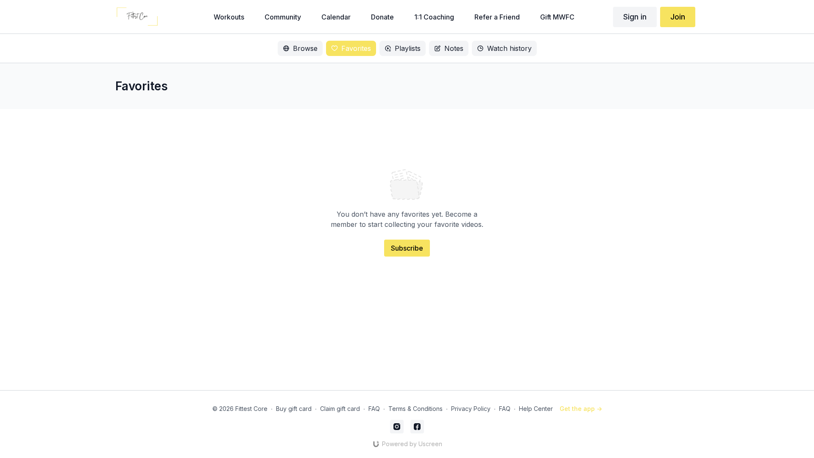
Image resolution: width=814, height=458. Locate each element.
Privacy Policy (471, 408)
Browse (305, 48)
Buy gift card (294, 408)
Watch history (509, 48)
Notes (453, 48)
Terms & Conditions (415, 408)
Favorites (356, 48)
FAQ (374, 408)
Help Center (536, 408)
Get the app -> (581, 408)
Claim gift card (340, 408)
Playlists (408, 48)
